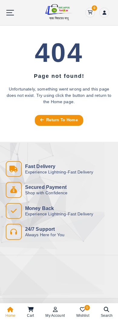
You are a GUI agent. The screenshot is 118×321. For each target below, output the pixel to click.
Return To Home (61, 120)
